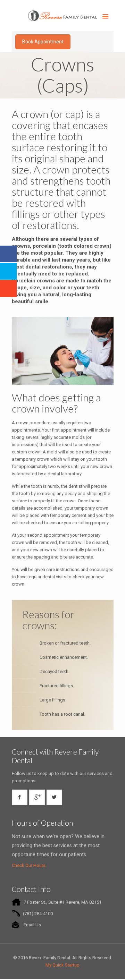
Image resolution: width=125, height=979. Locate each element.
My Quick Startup (62, 965)
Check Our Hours (28, 865)
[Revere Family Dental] (62, 15)
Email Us (32, 924)
